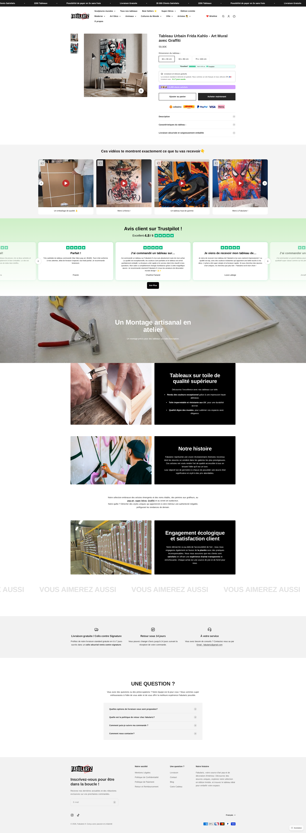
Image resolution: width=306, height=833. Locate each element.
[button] (264, 183)
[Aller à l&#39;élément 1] (74, 38)
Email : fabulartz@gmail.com (209, 645)
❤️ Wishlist (211, 16)
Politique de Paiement (144, 782)
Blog (172, 782)
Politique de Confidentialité (146, 777)
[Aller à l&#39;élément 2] (74, 48)
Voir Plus (153, 285)
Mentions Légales (142, 773)
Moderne (98, 16)
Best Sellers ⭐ (149, 11)
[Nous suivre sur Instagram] (72, 815)
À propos (98, 21)
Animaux (129, 16)
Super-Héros (167, 11)
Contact (173, 777)
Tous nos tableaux (128, 11)
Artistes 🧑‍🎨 (183, 16)
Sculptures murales (103, 11)
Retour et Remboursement (146, 787)
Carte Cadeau (176, 787)
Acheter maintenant (217, 96)
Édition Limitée (188, 11)
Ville (168, 16)
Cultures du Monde (150, 16)
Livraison (174, 773)
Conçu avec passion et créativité (99, 824)
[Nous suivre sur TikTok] (78, 815)
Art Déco (114, 16)
